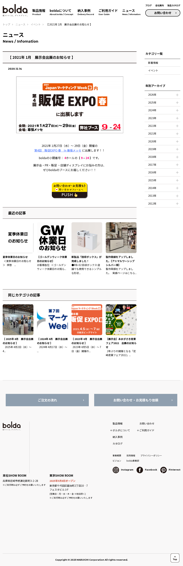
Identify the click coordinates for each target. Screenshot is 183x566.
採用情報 (131, 455)
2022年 (152, 126)
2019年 (152, 149)
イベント (153, 70)
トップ (6, 24)
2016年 (152, 172)
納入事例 (118, 437)
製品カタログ (173, 5)
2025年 (152, 102)
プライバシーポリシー (151, 455)
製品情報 (118, 423)
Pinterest (174, 469)
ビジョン (117, 460)
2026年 (152, 94)
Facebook (150, 469)
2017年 (152, 164)
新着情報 (153, 62)
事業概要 (117, 455)
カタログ (118, 443)
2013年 (152, 195)
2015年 (152, 180)
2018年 (152, 157)
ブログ (148, 5)
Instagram (126, 469)
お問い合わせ (162, 13)
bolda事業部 (133, 460)
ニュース (20, 24)
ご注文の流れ (47, 400)
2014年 (152, 188)
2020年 (152, 141)
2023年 (152, 118)
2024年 (152, 110)
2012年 (152, 203)
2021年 (152, 133)
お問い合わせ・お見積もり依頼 (135, 400)
